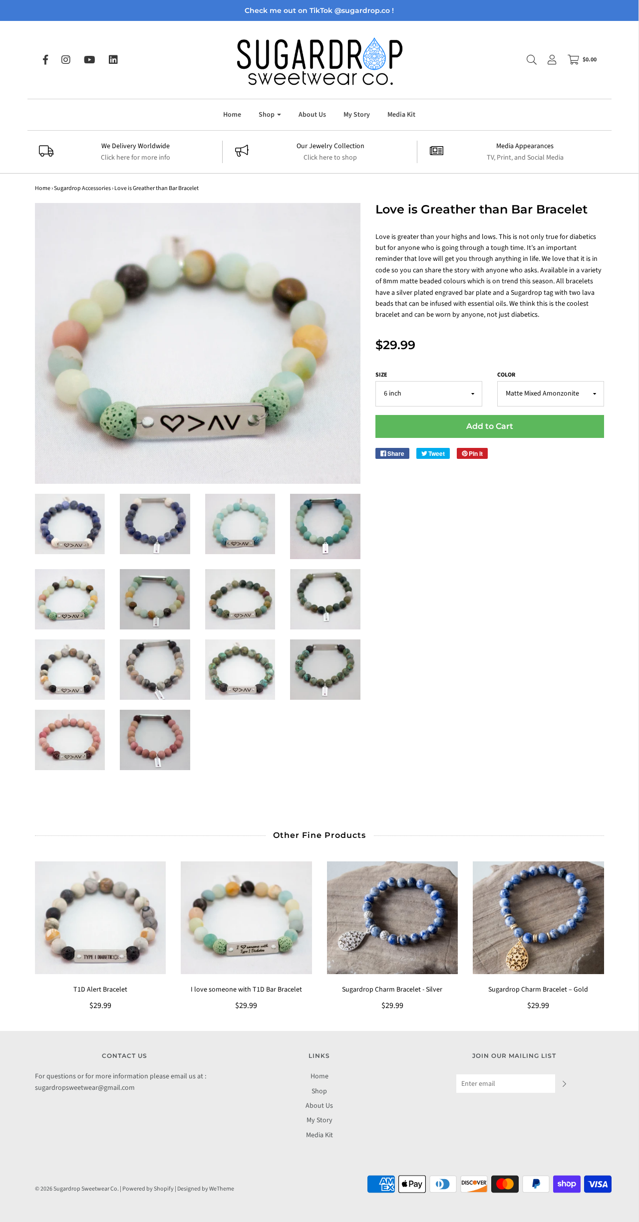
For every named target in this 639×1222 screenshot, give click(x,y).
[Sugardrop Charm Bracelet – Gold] (538, 918)
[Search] (527, 60)
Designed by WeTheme (205, 1189)
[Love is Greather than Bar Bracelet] (70, 524)
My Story (356, 115)
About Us (312, 115)
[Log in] (547, 60)
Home (232, 115)
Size (381, 375)
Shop (319, 1091)
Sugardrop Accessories (82, 188)
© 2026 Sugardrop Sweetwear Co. (77, 1189)
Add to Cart (489, 426)
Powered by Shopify (148, 1189)
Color (506, 375)
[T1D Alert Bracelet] (100, 918)
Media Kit (401, 115)
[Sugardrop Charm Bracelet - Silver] (392, 918)
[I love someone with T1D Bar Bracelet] (246, 918)
